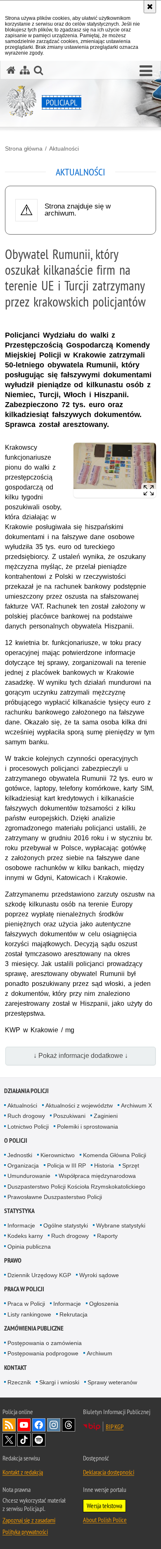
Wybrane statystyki (120, 1225)
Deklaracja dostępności (108, 1472)
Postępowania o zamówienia (44, 1343)
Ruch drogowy (26, 1116)
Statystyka (19, 1210)
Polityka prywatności (25, 1531)
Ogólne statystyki (65, 1225)
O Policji (15, 1140)
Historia (104, 1165)
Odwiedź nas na (24, 1425)
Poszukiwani (69, 1116)
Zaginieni (106, 1116)
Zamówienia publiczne (34, 1328)
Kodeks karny (25, 1235)
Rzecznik (19, 1382)
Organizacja (23, 1165)
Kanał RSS (9, 1425)
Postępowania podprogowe (42, 1353)
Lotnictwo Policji (28, 1126)
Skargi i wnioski (59, 1382)
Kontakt (15, 1367)
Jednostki (19, 1155)
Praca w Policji (24, 1289)
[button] (146, 71)
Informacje (21, 1225)
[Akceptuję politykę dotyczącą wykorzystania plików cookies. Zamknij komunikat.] (150, 6)
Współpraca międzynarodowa (97, 1176)
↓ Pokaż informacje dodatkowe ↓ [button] (80, 1055)
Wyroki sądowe (99, 1275)
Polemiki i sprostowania (87, 1126)
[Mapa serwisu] (25, 70)
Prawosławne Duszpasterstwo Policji (54, 1197)
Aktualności (64, 148)
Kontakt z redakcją (22, 1472)
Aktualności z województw (79, 1105)
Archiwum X (136, 1105)
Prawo (12, 1260)
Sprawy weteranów (112, 1382)
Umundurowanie (28, 1176)
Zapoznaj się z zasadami (28, 1520)
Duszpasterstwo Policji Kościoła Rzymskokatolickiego (76, 1186)
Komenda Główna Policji (114, 1155)
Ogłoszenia (103, 1303)
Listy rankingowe (29, 1314)
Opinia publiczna (29, 1246)
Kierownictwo (57, 1155)
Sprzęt (130, 1165)
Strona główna (24, 148)
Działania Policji (26, 1090)
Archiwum (99, 1353)
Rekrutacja (73, 1314)
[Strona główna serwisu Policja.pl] (11, 70)
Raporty (107, 1235)
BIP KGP (114, 1426)
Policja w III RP (66, 1165)
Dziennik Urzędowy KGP (39, 1275)
